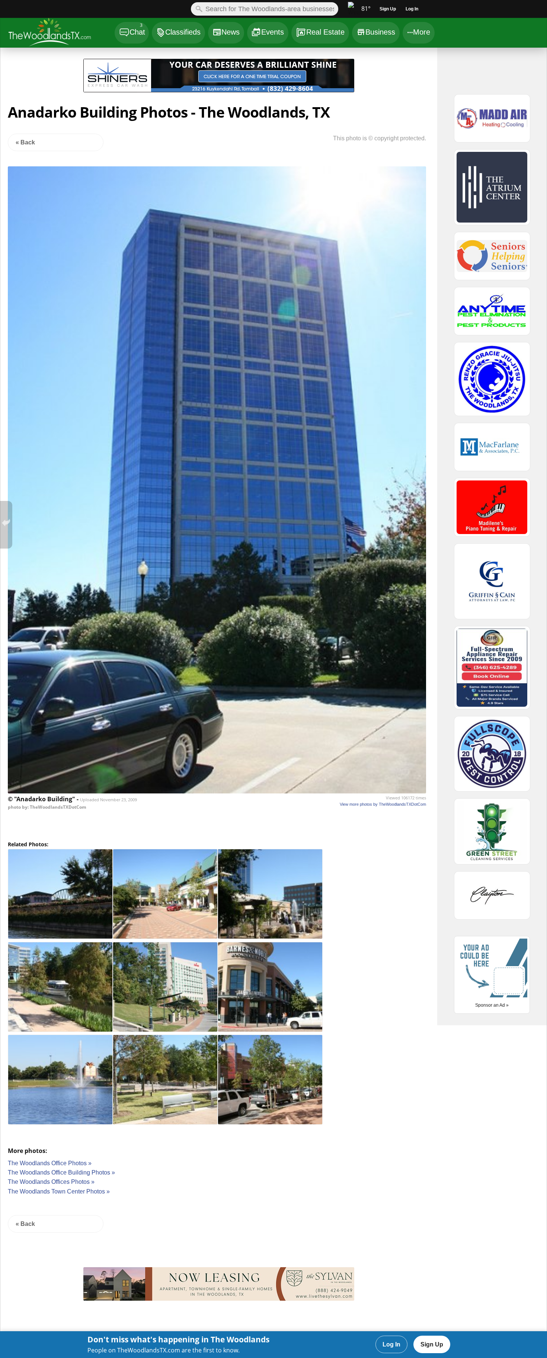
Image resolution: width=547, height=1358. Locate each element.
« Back (25, 142)
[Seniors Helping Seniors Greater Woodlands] (492, 259)
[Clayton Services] (492, 898)
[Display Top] (218, 56)
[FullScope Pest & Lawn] (492, 757)
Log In (391, 1344)
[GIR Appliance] (492, 671)
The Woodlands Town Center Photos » (59, 1191)
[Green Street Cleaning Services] (492, 834)
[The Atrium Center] (492, 190)
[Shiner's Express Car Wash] (218, 90)
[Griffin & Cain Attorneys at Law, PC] (492, 584)
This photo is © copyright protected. (379, 138)
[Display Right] (395, 77)
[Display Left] (41, 77)
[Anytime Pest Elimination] (492, 314)
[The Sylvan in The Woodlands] (218, 1298)
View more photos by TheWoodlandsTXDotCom (383, 804)
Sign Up (431, 1344)
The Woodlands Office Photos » (50, 1163)
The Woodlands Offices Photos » (51, 1182)
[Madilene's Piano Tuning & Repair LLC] (492, 510)
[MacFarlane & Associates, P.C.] (492, 450)
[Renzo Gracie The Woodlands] (492, 382)
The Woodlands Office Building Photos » (61, 1172)
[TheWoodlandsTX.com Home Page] (61, 33)
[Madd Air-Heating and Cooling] (492, 121)
